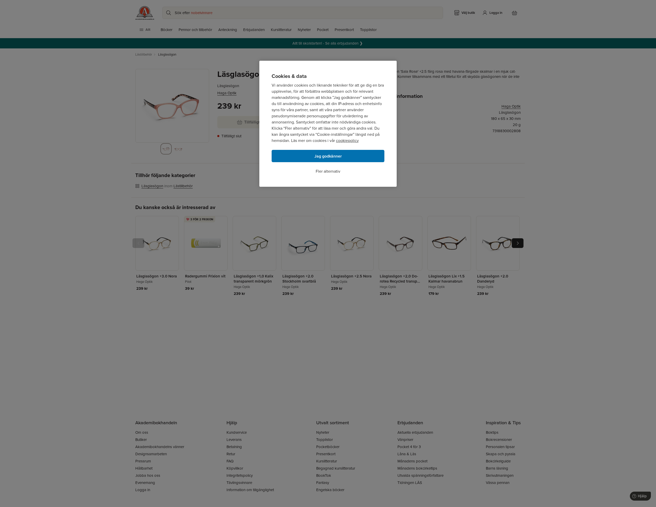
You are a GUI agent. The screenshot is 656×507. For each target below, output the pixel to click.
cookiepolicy (347, 140)
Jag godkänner (328, 156)
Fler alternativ (328, 171)
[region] (328, 124)
